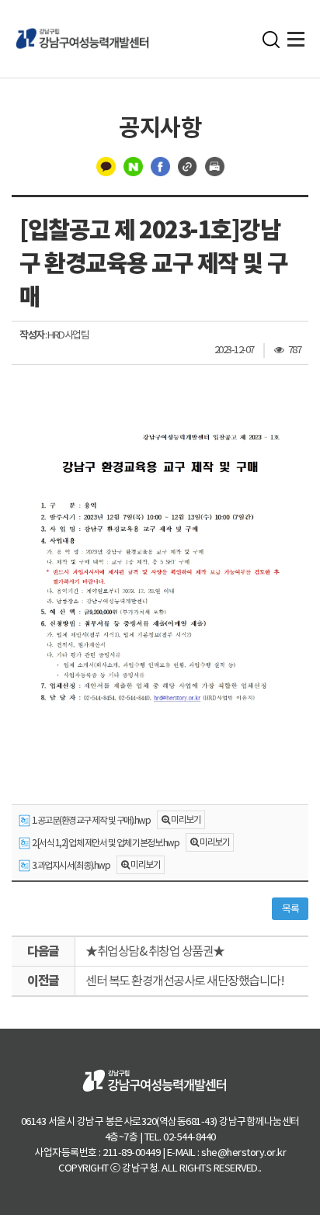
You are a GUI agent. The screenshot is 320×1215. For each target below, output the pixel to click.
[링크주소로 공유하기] (187, 165)
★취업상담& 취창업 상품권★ (154, 951)
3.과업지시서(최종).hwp (70, 865)
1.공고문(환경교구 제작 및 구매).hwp (90, 820)
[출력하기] (214, 165)
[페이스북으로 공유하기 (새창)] (160, 165)
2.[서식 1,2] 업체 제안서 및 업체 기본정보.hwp (104, 843)
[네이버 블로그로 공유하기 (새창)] (133, 165)
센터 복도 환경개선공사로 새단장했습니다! (184, 980)
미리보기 (185, 819)
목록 (290, 908)
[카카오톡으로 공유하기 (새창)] (106, 165)
